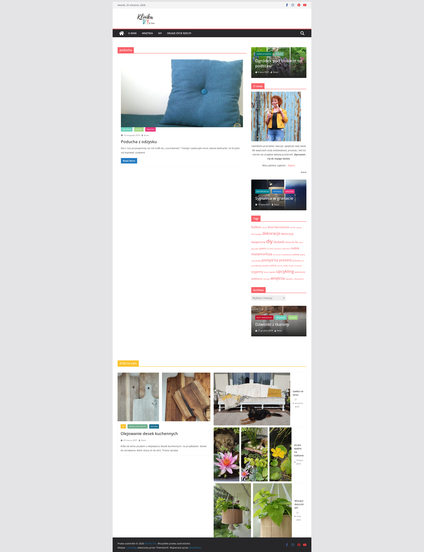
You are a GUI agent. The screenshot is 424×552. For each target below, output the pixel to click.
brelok (292, 227)
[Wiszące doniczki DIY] (253, 510)
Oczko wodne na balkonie (299, 450)
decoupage (256, 234)
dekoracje (126, 129)
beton (264, 227)
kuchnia (289, 54)
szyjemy (138, 129)
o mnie (132, 33)
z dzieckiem (298, 279)
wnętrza (147, 33)
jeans (263, 248)
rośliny (273, 265)
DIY (259, 54)
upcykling (285, 271)
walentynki (299, 272)
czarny (299, 227)
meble (295, 248)
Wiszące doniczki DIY (299, 504)
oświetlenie (286, 254)
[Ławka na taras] (252, 399)
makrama (286, 249)
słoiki (266, 272)
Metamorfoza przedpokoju (270, 195)
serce (279, 265)
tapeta (272, 272)
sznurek (298, 265)
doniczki (289, 242)
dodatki (279, 242)
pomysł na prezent (277, 260)
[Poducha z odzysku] (182, 93)
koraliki (270, 249)
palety (295, 254)
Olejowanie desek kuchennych (273, 63)
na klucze (277, 254)
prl (303, 261)
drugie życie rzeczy (179, 33)
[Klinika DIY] (122, 33)
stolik (285, 265)
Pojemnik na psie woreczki (274, 322)
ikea (301, 242)
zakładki (289, 279)
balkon (256, 227)
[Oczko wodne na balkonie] (253, 454)
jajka (257, 249)
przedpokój (256, 265)
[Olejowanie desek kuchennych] (164, 397)
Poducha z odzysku (139, 141)
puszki (265, 265)
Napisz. (291, 165)
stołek (291, 266)
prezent (296, 260)
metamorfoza (265, 186)
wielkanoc (257, 278)
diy (160, 33)
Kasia (146, 135)
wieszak (266, 279)
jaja (252, 249)
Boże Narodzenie (278, 227)
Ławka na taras (298, 393)
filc (296, 242)
